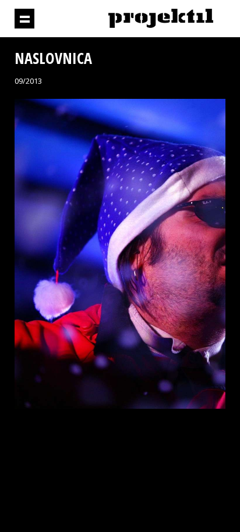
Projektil (160, 19)
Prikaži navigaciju (24, 18)
